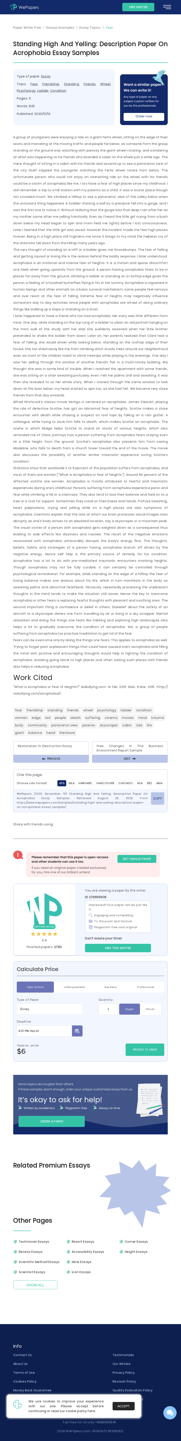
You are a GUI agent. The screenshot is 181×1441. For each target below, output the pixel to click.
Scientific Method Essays (39, 1262)
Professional (145, 987)
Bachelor (111, 987)
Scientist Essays (32, 1272)
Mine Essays (82, 1262)
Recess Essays (31, 1252)
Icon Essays (81, 1272)
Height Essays (136, 1252)
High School (35, 987)
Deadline (24, 1021)
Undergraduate (74, 987)
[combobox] (50, 1009)
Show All (35, 1285)
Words (150, 1009)
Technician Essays (34, 1241)
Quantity (105, 999)
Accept (123, 1406)
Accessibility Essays (88, 1252)
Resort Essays (83, 1241)
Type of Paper (28, 999)
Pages (129, 1009)
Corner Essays (136, 1241)
